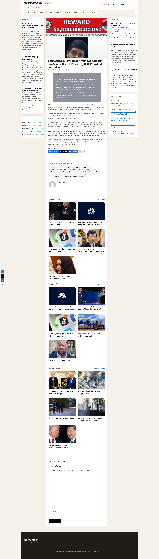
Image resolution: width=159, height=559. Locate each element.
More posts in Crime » (99, 199)
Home (28, 12)
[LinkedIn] (2, 280)
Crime (50, 12)
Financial (93, 12)
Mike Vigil (52, 174)
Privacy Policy (122, 4)
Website (51, 508)
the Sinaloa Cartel (54, 176)
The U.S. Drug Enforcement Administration (73, 176)
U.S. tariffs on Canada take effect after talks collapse (62, 380)
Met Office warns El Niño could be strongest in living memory (91, 407)
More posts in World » (99, 368)
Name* (50, 495)
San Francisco (70, 174)
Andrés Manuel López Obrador (58, 169)
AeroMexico (86, 167)
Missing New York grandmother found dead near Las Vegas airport (32, 25)
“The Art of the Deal (55, 167)
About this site (112, 4)
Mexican (98, 171)
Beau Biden (72, 169)
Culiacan (93, 169)
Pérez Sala (61, 174)
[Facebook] (2, 271)
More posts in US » (100, 284)
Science (67, 12)
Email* (50, 501)
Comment (51, 474)
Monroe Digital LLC (93, 552)
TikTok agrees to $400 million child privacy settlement (32, 89)
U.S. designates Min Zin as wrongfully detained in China (62, 434)
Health (76, 12)
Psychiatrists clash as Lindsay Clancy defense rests (62, 265)
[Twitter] (2, 276)
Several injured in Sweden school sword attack (62, 407)
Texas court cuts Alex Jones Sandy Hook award (62, 349)
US (35, 12)
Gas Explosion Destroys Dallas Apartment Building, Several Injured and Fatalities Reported (123, 112)
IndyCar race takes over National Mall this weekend (91, 322)
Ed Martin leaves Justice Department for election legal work (91, 238)
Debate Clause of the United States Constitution (63, 171)
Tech (84, 12)
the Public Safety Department (85, 174)
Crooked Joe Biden (83, 169)
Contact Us (131, 4)
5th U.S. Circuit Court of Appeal (71, 167)
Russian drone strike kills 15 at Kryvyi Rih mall (91, 380)
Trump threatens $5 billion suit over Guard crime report (62, 211)
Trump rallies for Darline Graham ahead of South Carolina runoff (30, 57)
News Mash (33, 3)
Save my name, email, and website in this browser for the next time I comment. (71, 516)
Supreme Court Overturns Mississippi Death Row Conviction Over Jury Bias (122, 103)
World (42, 12)
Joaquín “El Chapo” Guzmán (86, 171)
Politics (58, 12)
